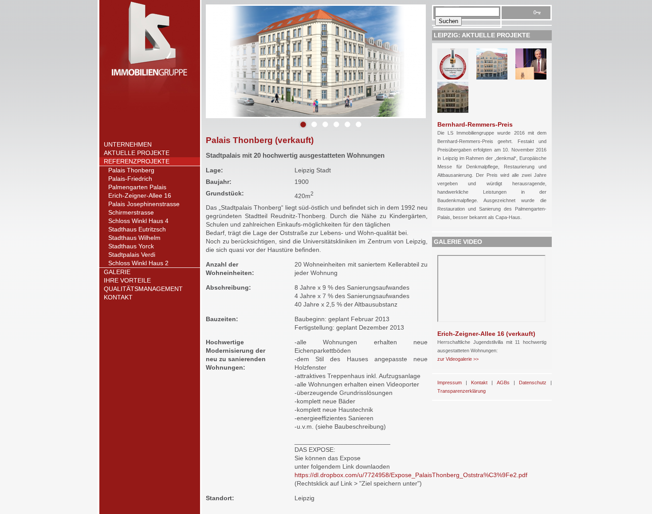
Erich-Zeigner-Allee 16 (139, 195)
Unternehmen (128, 144)
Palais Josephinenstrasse (144, 203)
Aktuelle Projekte (136, 152)
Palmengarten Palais (137, 187)
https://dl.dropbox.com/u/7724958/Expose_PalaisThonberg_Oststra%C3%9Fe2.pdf (411, 474)
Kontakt (118, 297)
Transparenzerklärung (461, 391)
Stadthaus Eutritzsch (137, 229)
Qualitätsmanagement (143, 288)
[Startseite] (149, 109)
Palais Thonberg (131, 170)
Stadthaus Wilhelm (134, 237)
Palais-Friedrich (130, 178)
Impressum (449, 382)
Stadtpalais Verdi (131, 254)
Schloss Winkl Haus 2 (138, 263)
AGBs (503, 382)
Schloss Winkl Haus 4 (138, 220)
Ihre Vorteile (127, 280)
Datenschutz (532, 382)
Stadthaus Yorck (131, 246)
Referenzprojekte (136, 161)
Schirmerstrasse (131, 212)
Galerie (117, 271)
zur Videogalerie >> (458, 359)
